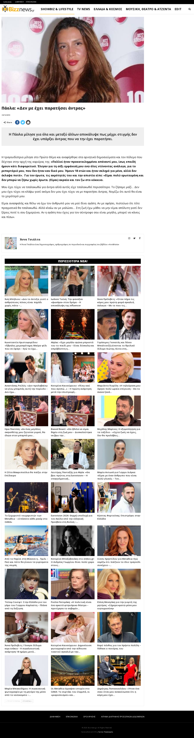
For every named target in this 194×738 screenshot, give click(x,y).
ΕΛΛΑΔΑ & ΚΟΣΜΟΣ (108, 9)
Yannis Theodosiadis (105, 732)
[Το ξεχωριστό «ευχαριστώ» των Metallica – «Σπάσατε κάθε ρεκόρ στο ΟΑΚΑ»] (26, 497)
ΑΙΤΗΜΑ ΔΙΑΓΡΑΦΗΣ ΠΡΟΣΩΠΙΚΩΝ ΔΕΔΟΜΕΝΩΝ (122, 716)
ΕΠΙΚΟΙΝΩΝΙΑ (31, 2)
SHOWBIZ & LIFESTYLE (57, 9)
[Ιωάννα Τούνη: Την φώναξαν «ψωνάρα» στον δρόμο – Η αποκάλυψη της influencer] (72, 281)
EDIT (178, 9)
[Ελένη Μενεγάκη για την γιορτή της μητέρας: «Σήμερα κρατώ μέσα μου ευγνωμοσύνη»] (119, 584)
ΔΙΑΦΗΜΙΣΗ (19, 2)
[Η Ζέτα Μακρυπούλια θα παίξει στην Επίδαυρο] (26, 454)
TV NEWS (83, 9)
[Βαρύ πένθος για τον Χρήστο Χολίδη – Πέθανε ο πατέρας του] (119, 627)
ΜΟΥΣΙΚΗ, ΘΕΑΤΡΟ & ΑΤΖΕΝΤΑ (148, 9)
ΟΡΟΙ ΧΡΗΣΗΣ (89, 716)
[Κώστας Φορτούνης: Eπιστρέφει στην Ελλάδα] (119, 497)
